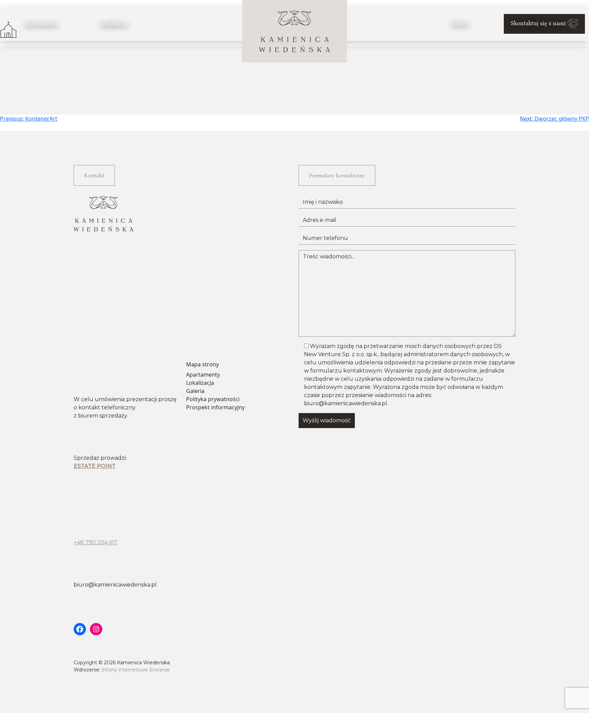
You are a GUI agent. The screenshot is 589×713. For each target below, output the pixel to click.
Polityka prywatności (213, 399)
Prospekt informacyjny (215, 407)
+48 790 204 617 (96, 542)
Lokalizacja (113, 23)
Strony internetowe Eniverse (136, 670)
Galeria (460, 23)
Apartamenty (41, 23)
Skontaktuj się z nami (539, 23)
